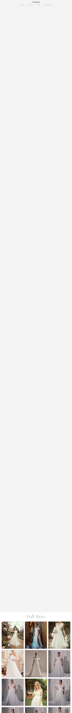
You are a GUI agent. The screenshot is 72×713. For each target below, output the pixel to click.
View (7, 645)
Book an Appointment (48, 4)
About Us (22, 4)
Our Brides (38, 4)
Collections (29, 4)
